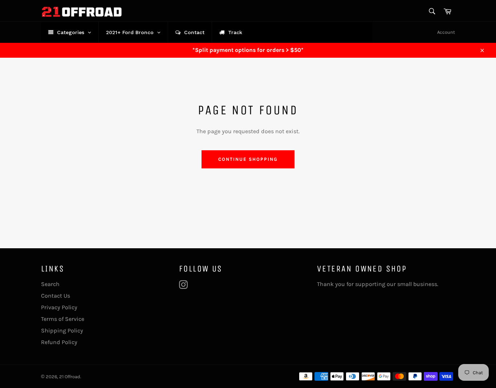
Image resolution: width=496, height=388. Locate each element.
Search (50, 284)
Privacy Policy (59, 307)
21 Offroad (69, 376)
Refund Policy (59, 342)
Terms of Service (62, 318)
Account (446, 32)
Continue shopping (247, 159)
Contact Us (55, 295)
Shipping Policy (62, 330)
